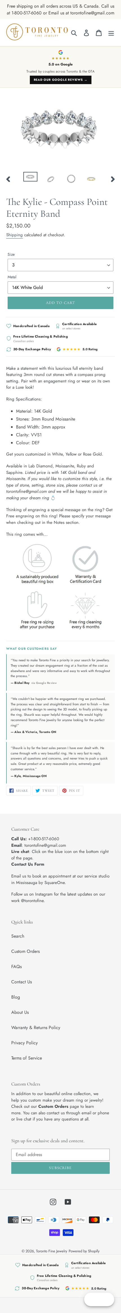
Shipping (14, 235)
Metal (12, 277)
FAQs (16, 966)
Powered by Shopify (84, 1251)
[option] (30, 178)
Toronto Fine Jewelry (51, 1251)
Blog (15, 997)
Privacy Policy (24, 1043)
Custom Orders (25, 951)
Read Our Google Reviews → (61, 80)
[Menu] (111, 32)
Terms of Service (26, 1058)
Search (17, 936)
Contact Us (21, 982)
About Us (20, 1012)
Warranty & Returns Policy (35, 1027)
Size (11, 254)
